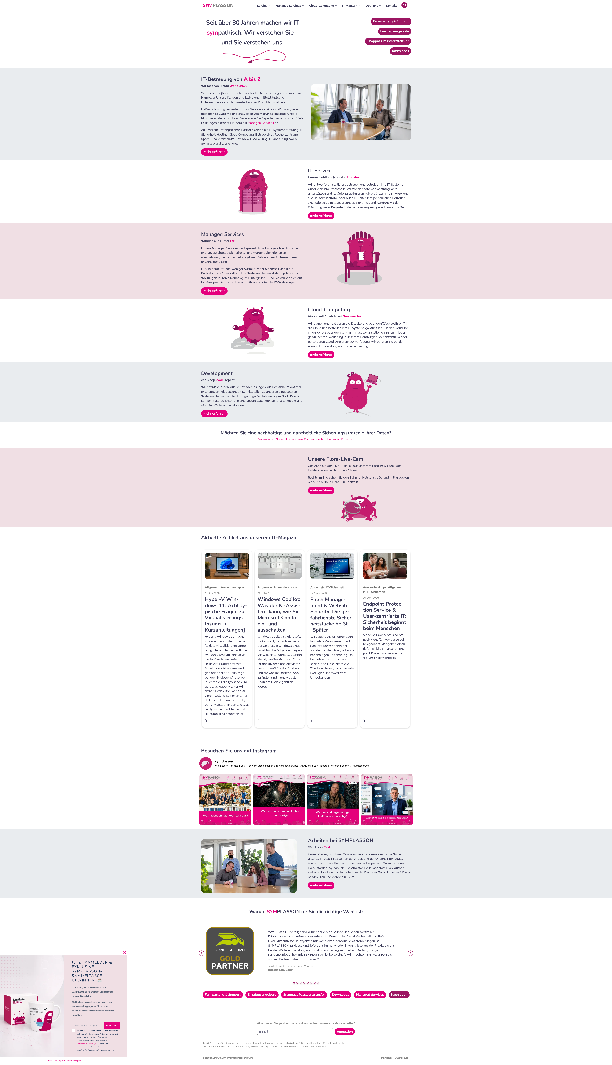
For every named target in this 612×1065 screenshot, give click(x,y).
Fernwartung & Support (391, 21)
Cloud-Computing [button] (321, 5)
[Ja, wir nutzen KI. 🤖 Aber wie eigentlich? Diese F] (387, 800)
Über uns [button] (372, 5)
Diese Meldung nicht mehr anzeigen (64, 1060)
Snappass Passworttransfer (388, 41)
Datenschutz (401, 1058)
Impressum (386, 1058)
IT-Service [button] (260, 5)
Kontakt (391, 5)
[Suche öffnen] (404, 5)
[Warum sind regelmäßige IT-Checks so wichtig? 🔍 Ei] (333, 800)
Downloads (400, 51)
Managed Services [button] (288, 5)
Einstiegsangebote (394, 31)
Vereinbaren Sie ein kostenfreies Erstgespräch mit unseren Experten (306, 439)
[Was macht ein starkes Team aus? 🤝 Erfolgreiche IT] (225, 800)
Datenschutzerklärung (85, 1043)
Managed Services (261, 123)
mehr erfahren (214, 152)
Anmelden (345, 1031)
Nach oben (399, 995)
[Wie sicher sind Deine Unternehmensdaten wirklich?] (279, 800)
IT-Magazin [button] (349, 5)
